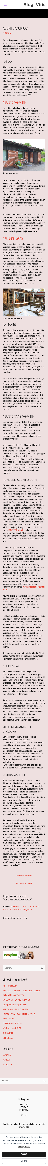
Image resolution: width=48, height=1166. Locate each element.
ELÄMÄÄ (7, 33)
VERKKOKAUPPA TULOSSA (16, 1009)
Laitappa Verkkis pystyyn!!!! (15, 1005)
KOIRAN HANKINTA (12, 1028)
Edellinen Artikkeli (24, 876)
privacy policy (24, 1146)
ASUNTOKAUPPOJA (12, 1023)
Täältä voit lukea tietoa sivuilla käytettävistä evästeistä (24, 1126)
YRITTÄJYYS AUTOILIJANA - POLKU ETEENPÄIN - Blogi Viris (21, 908)
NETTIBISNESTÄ (10, 986)
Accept (24, 1154)
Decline (24, 1161)
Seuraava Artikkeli (24, 883)
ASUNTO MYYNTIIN (14, 102)
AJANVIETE (8, 1033)
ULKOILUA (8, 1038)
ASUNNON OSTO (13, 239)
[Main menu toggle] (5, 4)
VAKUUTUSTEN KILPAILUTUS (16, 1000)
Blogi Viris (34, 4)
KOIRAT (6, 1060)
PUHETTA (7, 1065)
